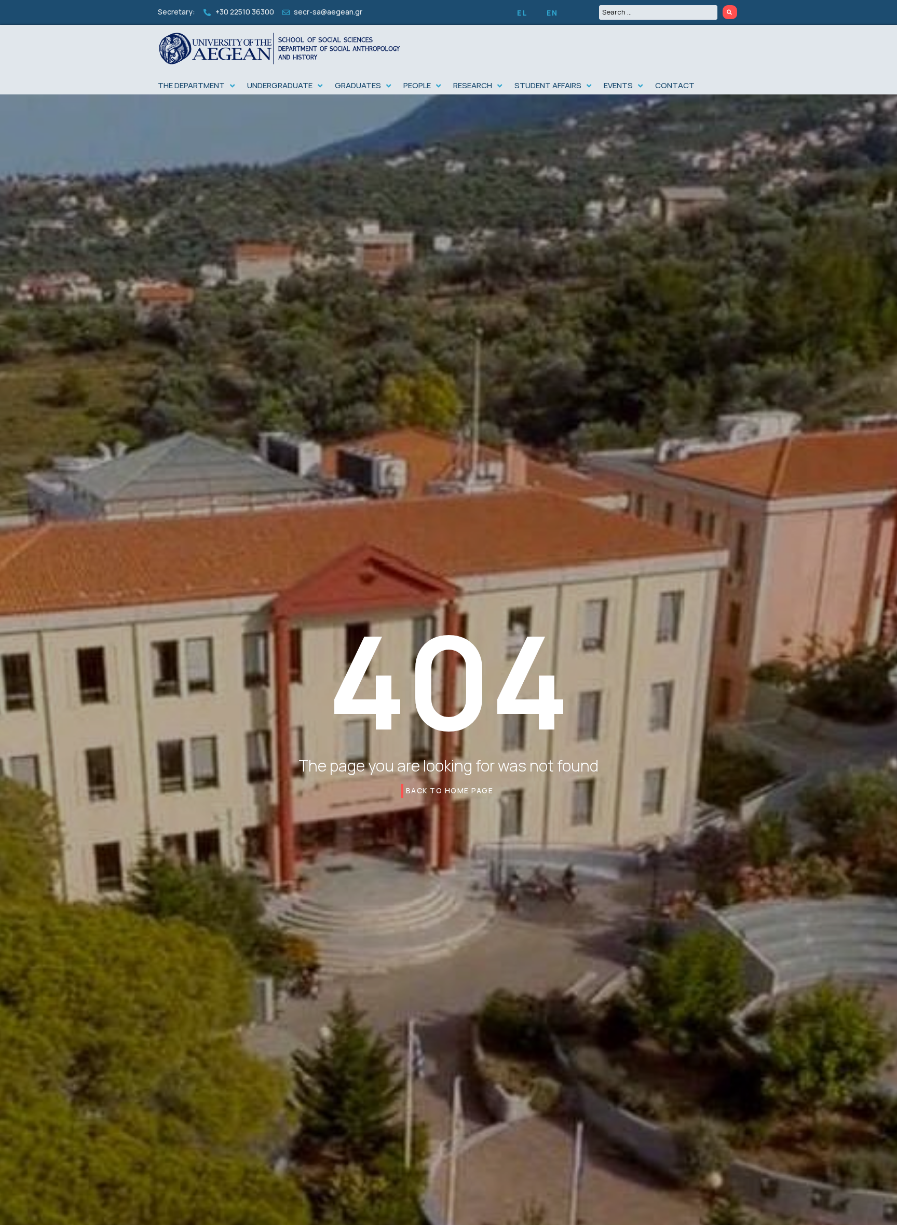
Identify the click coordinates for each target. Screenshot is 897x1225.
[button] (197, 85)
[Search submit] (730, 12)
